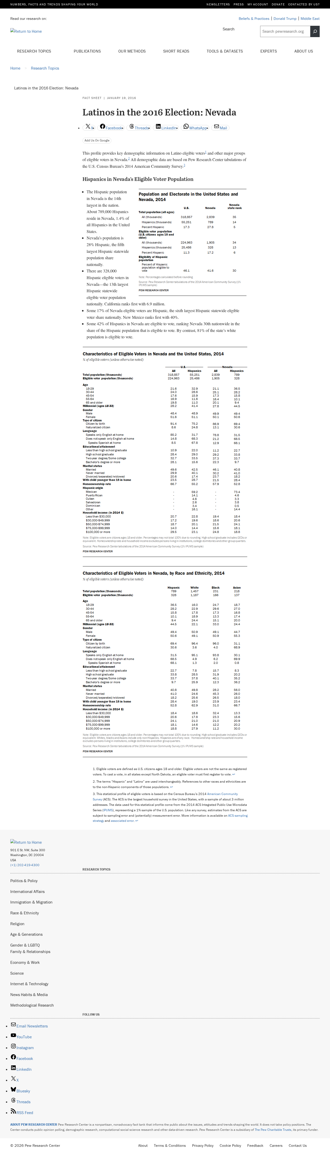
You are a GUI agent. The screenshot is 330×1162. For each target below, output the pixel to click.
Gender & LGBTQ (25, 945)
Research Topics (34, 51)
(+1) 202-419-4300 (24, 865)
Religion (17, 923)
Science (17, 973)
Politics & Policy (24, 880)
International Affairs (27, 891)
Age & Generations (26, 934)
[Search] (315, 31)
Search (229, 28)
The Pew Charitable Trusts (273, 1129)
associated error (122, 820)
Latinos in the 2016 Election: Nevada (46, 87)
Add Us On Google (97, 140)
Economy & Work (25, 962)
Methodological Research (32, 1005)
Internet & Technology (29, 983)
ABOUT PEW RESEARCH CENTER (33, 1124)
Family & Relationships (30, 951)
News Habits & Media (29, 994)
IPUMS (108, 810)
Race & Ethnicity (24, 912)
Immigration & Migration (31, 902)
